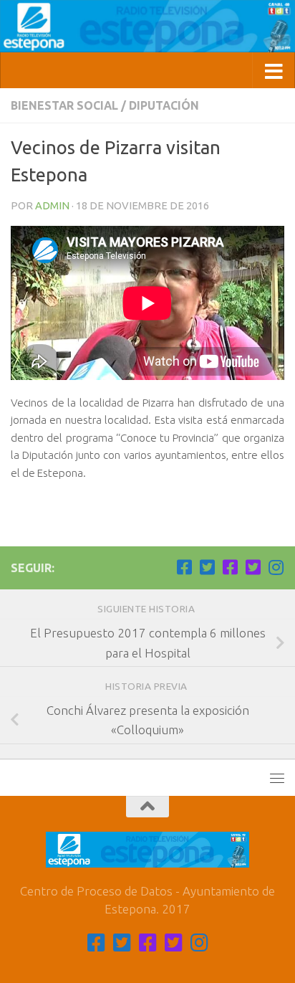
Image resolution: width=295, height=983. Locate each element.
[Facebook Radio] (229, 567)
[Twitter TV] (207, 567)
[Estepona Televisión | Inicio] (147, 26)
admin (52, 205)
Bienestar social (64, 105)
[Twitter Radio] (252, 567)
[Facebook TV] (184, 567)
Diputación (164, 105)
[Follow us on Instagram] (275, 567)
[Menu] (277, 778)
